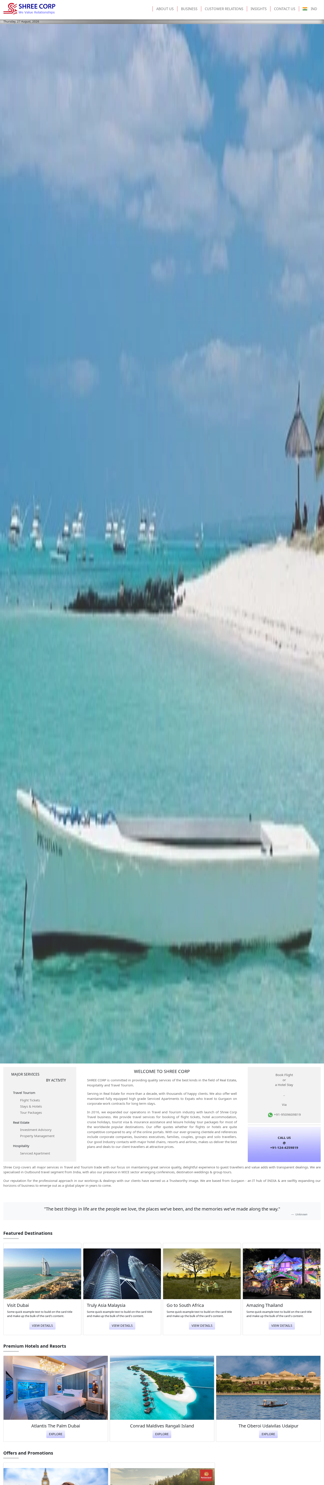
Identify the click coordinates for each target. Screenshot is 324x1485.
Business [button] (189, 8)
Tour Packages (31, 1112)
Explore (55, 1434)
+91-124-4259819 (284, 1147)
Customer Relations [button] (224, 8)
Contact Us (284, 8)
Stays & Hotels (31, 1106)
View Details (42, 1325)
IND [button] (314, 8)
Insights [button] (259, 8)
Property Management (37, 1136)
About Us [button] (165, 8)
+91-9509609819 (287, 1114)
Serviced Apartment (35, 1153)
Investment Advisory (36, 1129)
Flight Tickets (30, 1100)
